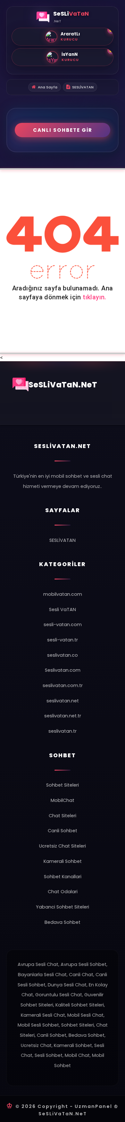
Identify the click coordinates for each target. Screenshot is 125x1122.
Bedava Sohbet (62, 922)
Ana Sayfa (47, 87)
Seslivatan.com (62, 670)
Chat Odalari (63, 891)
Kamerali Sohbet (63, 861)
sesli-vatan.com (63, 624)
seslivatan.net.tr (62, 716)
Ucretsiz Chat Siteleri (62, 846)
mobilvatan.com (62, 594)
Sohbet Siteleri (62, 785)
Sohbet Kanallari (62, 876)
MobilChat (62, 800)
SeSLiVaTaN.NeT (63, 384)
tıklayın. (94, 297)
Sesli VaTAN (62, 609)
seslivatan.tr (62, 731)
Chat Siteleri (62, 815)
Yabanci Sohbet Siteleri (62, 907)
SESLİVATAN (83, 87)
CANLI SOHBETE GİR (62, 130)
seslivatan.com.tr (63, 685)
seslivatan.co (62, 655)
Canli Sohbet (62, 830)
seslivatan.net (62, 701)
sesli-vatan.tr (62, 640)
